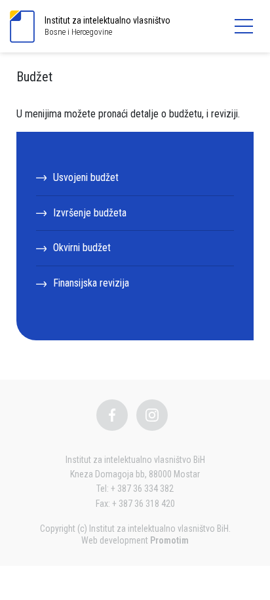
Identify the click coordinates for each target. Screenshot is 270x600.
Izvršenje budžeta (89, 213)
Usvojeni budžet (86, 177)
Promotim (169, 540)
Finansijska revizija (91, 283)
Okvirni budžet (82, 247)
